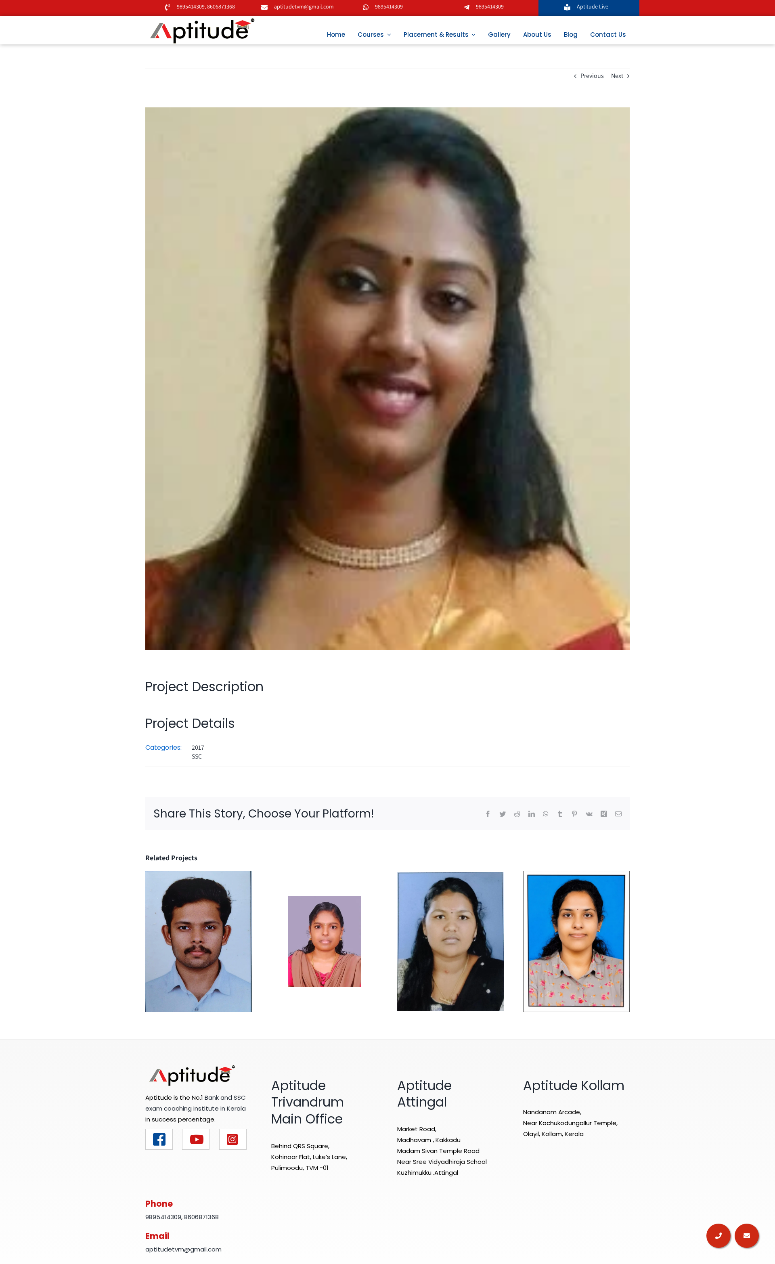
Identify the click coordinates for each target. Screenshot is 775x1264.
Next (617, 75)
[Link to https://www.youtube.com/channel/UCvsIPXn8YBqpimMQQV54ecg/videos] (195, 1139)
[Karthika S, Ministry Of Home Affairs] (324, 941)
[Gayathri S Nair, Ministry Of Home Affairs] (576, 941)
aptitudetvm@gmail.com (304, 6)
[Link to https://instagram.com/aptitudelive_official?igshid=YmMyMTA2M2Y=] (233, 1139)
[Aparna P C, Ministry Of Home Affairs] (450, 941)
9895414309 (191, 6)
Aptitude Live (593, 6)
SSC (197, 756)
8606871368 (220, 6)
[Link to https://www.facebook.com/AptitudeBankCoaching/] (159, 1139)
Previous (592, 75)
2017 (198, 747)
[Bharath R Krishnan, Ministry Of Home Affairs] (198, 941)
